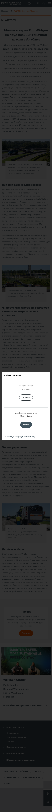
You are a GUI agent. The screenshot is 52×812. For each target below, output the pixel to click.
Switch (26, 424)
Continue (26, 397)
